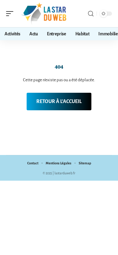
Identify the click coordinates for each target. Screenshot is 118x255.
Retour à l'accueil (59, 101)
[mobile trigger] (11, 13)
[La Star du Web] (43, 13)
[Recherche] (91, 13)
